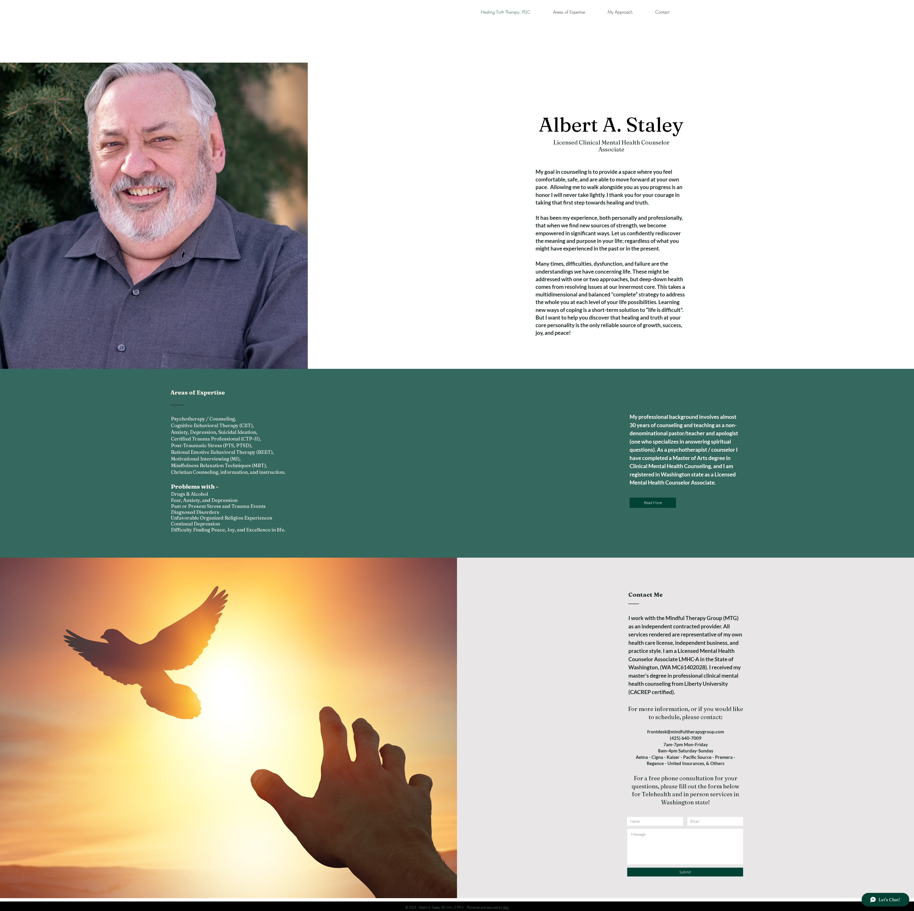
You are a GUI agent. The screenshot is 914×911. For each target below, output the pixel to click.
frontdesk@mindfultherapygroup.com (685, 731)
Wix (506, 907)
